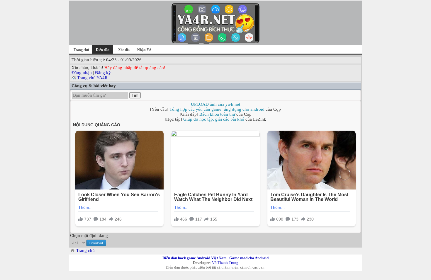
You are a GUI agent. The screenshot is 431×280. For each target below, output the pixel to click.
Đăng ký (103, 72)
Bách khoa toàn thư (217, 114)
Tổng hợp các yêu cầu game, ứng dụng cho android (216, 109)
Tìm (135, 95)
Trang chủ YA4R (92, 77)
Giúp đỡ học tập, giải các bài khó (213, 119)
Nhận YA (144, 50)
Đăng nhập (82, 72)
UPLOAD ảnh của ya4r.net (215, 104)
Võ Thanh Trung (225, 262)
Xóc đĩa (124, 50)
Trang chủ (81, 50)
